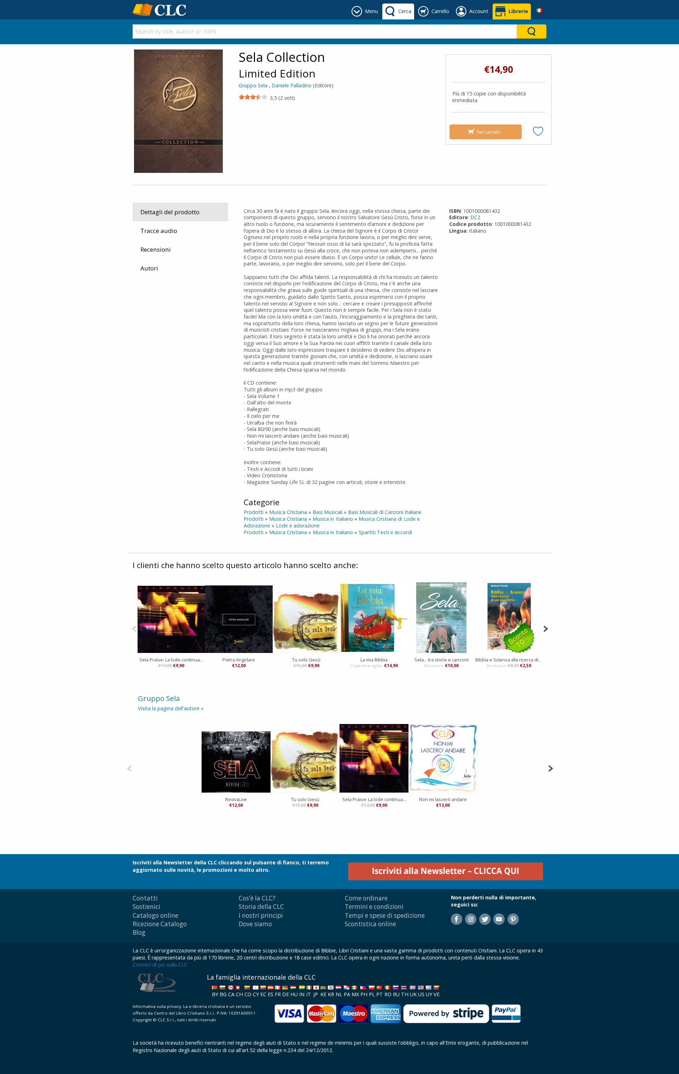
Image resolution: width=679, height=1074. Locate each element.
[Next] (545, 628)
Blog (139, 932)
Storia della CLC (261, 907)
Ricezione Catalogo (160, 924)
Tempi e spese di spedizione (385, 915)
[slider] (253, 97)
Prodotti (253, 512)
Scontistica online (370, 924)
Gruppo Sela (253, 85)
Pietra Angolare (238, 659)
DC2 (475, 217)
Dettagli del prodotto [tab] (169, 212)
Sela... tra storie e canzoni (441, 659)
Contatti (145, 898)
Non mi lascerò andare (443, 799)
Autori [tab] (149, 268)
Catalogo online (155, 915)
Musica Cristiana (288, 512)
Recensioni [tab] (155, 249)
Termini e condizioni (374, 907)
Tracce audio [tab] (158, 231)
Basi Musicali (327, 512)
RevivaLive (236, 799)
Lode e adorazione (298, 525)
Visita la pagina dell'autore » (171, 708)
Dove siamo (255, 924)
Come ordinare (366, 898)
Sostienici (146, 907)
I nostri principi (261, 915)
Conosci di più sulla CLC (160, 964)
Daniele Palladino (292, 85)
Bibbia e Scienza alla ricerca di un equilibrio (509, 659)
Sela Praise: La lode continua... (171, 659)
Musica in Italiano (333, 518)
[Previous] (134, 628)
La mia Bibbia (374, 659)
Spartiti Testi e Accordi (385, 532)
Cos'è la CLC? (257, 898)
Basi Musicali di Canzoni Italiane (385, 512)
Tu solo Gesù (306, 659)
